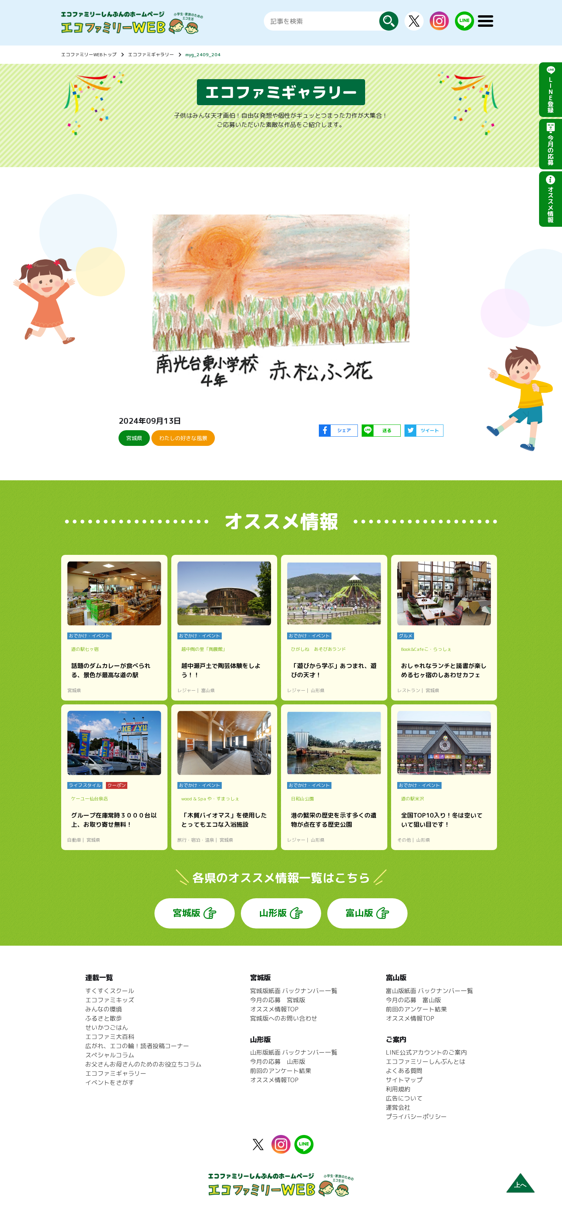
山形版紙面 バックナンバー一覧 (293, 1052)
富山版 (359, 912)
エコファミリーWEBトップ (89, 54)
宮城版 (186, 912)
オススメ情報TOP (274, 1009)
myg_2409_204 (203, 54)
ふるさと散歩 (103, 1018)
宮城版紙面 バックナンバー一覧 (293, 991)
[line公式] (303, 1149)
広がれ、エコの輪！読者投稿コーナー (137, 1046)
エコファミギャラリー (151, 54)
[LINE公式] (464, 26)
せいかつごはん (106, 1027)
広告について (404, 1098)
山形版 (273, 912)
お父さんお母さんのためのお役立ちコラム (143, 1064)
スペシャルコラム (109, 1055)
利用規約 (398, 1089)
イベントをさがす (109, 1082)
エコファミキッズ (109, 1000)
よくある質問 (404, 1071)
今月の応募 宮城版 (277, 1000)
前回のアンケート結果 (280, 1071)
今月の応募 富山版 (413, 1000)
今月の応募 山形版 (277, 1061)
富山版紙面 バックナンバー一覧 (429, 991)
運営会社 (398, 1107)
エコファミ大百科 (109, 1036)
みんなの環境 (103, 1009)
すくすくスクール (109, 991)
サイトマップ (404, 1080)
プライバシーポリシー (416, 1116)
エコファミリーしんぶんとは (425, 1061)
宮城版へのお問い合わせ (283, 1018)
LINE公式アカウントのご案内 (426, 1052)
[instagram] (439, 25)
